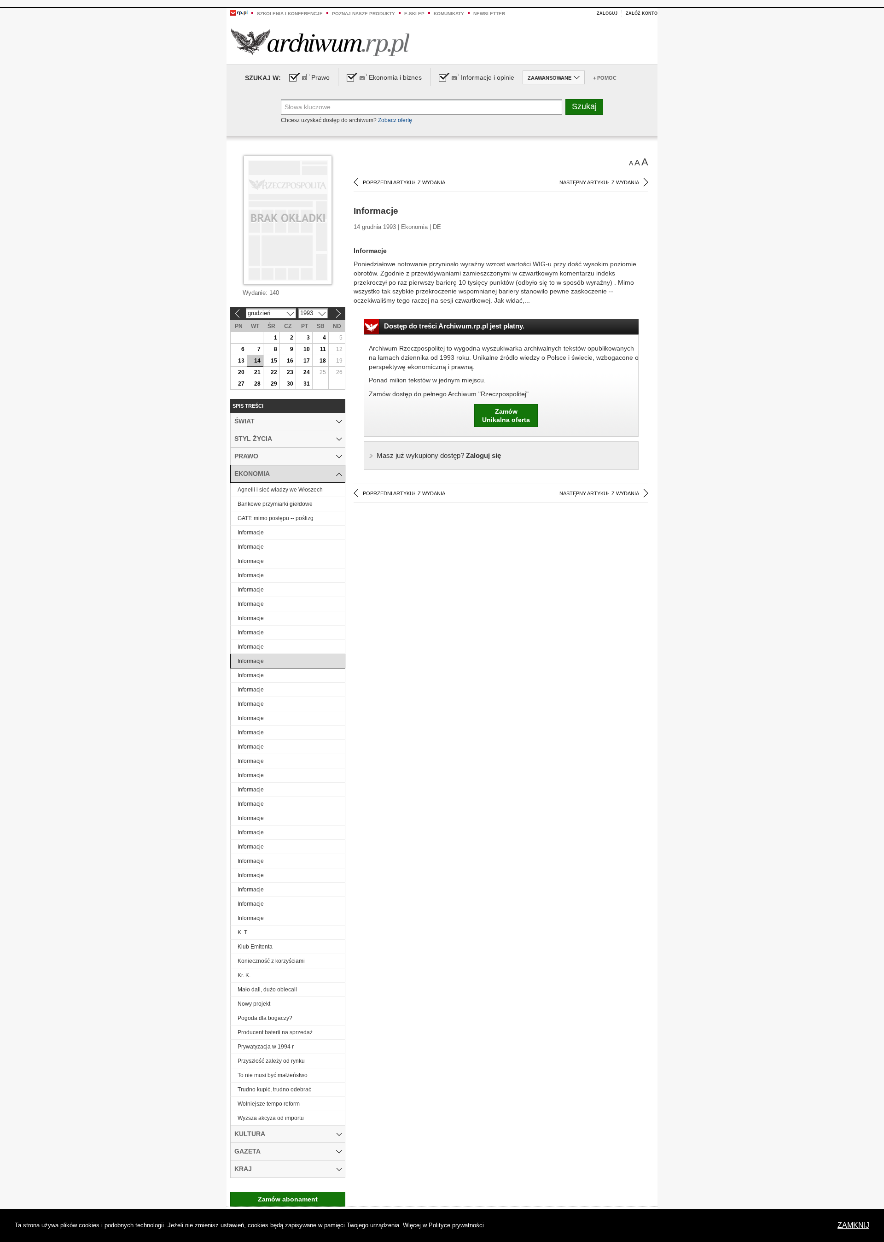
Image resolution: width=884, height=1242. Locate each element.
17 (306, 360)
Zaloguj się (439, 455)
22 (274, 372)
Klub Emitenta (255, 946)
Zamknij (853, 1225)
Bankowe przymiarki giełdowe (275, 504)
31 (306, 384)
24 (306, 372)
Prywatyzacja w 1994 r (266, 1046)
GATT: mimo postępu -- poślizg (276, 518)
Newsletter (489, 13)
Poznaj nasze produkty (363, 13)
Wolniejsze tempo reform (269, 1104)
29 (274, 384)
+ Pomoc (604, 78)
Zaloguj (607, 13)
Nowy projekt (254, 1004)
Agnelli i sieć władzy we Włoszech (280, 489)
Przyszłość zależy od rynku (271, 1061)
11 (323, 349)
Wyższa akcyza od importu (271, 1118)
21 (257, 372)
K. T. (243, 932)
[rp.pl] (239, 12)
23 (290, 372)
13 (241, 360)
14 (257, 360)
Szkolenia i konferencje (290, 13)
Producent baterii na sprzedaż (275, 1032)
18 (323, 360)
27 (241, 384)
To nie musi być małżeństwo (273, 1075)
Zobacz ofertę (395, 120)
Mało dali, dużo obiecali (267, 989)
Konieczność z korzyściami (271, 961)
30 (290, 384)
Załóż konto (641, 13)
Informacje (251, 532)
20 (241, 372)
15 (274, 360)
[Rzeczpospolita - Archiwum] (320, 42)
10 (306, 349)
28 (257, 384)
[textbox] (421, 107)
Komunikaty (449, 13)
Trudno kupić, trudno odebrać (274, 1089)
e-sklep (414, 13)
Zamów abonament (288, 1199)
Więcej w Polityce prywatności (443, 1225)
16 (290, 360)
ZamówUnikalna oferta (506, 415)
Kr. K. (244, 975)
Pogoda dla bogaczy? (265, 1018)
